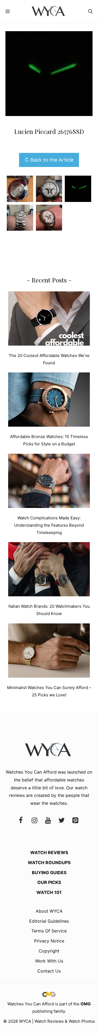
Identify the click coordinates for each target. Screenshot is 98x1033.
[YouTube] (48, 820)
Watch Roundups (49, 862)
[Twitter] (61, 820)
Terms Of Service (49, 931)
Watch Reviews (49, 852)
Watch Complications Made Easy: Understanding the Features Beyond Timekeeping (49, 525)
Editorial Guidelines (49, 921)
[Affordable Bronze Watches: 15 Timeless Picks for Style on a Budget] (49, 400)
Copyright (49, 951)
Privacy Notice (49, 941)
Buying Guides (49, 872)
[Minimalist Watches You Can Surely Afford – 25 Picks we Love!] (49, 651)
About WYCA (49, 911)
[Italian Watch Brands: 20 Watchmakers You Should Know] (49, 570)
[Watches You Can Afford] (49, 11)
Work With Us (49, 961)
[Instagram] (34, 820)
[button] (90, 11)
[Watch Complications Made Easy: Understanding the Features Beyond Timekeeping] (49, 482)
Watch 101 (49, 892)
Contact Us (49, 971)
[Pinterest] (75, 820)
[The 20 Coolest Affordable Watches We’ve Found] (49, 319)
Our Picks (49, 882)
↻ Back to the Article (49, 160)
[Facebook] (21, 820)
